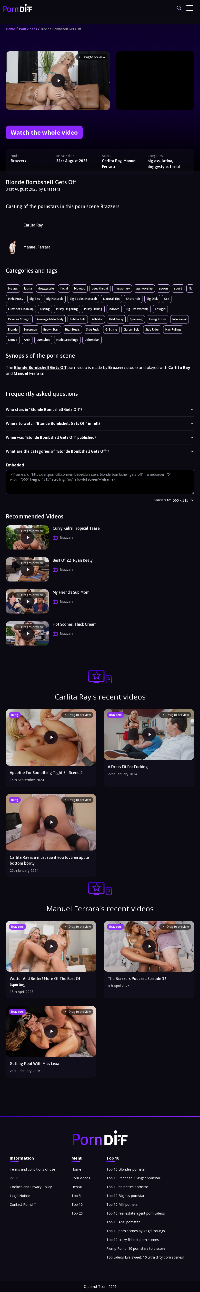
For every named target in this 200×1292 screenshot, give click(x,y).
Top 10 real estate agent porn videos (135, 1213)
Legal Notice (20, 1195)
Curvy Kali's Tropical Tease (76, 528)
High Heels (72, 329)
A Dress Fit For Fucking (128, 766)
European (30, 329)
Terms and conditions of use (32, 1169)
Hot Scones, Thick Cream (75, 624)
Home (10, 29)
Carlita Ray (33, 225)
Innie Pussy (15, 299)
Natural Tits (111, 299)
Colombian (92, 340)
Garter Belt (131, 329)
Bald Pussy (116, 319)
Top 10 (77, 1204)
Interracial (179, 319)
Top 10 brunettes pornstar (127, 1186)
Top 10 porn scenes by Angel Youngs (135, 1230)
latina (28, 288)
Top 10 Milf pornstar (122, 1204)
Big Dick (152, 299)
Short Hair (133, 299)
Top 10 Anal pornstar (123, 1222)
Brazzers (18, 161)
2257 (14, 1178)
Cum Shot (43, 340)
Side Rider (152, 329)
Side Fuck (92, 329)
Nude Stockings (67, 340)
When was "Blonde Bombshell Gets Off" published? (51, 437)
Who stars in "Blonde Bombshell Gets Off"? (44, 409)
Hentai (76, 1186)
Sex (166, 299)
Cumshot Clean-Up (21, 309)
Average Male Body (50, 319)
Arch (27, 340)
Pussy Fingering (67, 309)
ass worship (144, 288)
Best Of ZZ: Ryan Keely (73, 560)
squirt (178, 288)
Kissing (45, 309)
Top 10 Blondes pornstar (126, 1169)
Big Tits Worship (137, 309)
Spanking (136, 319)
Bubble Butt (78, 319)
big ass (13, 288)
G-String (111, 329)
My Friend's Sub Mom (71, 592)
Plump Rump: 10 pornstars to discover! (137, 1248)
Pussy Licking (93, 309)
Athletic (97, 319)
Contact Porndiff (23, 1204)
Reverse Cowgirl (19, 319)
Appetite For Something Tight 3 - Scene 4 (46, 772)
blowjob (79, 288)
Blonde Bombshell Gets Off (61, 29)
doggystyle (46, 288)
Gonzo (13, 340)
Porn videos (28, 29)
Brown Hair (51, 329)
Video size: (162, 500)
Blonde (13, 329)
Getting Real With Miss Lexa (34, 1063)
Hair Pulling (173, 329)
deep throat (100, 288)
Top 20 (77, 1213)
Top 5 (76, 1195)
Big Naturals (54, 299)
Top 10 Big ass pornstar (125, 1195)
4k (190, 288)
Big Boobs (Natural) (83, 299)
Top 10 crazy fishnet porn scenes (132, 1239)
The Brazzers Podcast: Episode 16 (137, 978)
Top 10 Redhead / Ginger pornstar (133, 1178)
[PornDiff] (17, 8)
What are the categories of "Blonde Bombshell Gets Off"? (57, 451)
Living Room (157, 319)
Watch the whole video (44, 132)
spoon (163, 288)
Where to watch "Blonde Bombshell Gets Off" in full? (53, 423)
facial (64, 288)
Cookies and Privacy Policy (31, 1186)
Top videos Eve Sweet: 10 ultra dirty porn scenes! (145, 1257)
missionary (122, 288)
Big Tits (35, 299)
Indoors (114, 309)
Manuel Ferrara (36, 247)
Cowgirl (160, 309)
